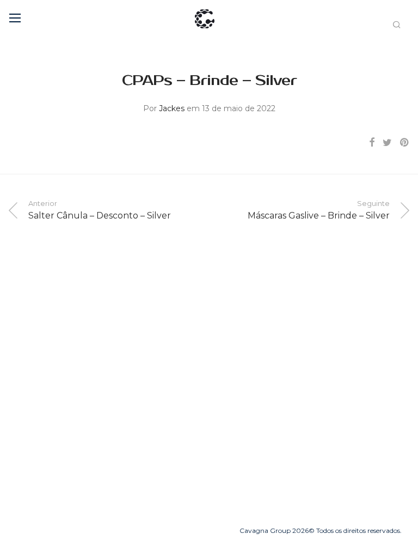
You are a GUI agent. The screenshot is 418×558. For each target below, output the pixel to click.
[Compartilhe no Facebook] (371, 142)
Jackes (172, 108)
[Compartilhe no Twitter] (387, 142)
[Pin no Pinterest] (405, 142)
